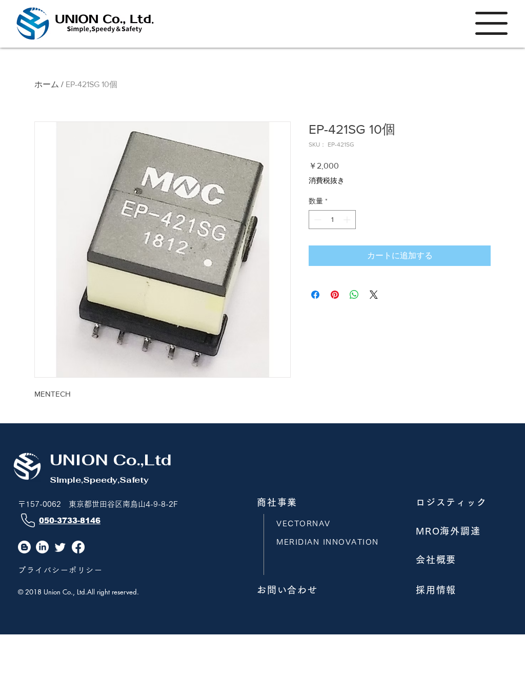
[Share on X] (374, 295)
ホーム (46, 84)
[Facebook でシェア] (315, 295)
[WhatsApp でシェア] (354, 295)
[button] (491, 23)
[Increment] (347, 220)
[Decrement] (316, 220)
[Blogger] (24, 547)
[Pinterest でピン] (335, 295)
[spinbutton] (332, 220)
